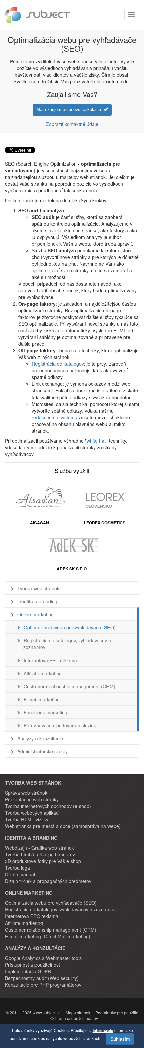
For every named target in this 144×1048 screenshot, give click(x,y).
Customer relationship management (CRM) (69, 686)
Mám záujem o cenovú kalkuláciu (70, 109)
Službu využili (72, 470)
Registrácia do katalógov (58, 363)
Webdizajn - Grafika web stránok (39, 847)
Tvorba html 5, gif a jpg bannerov (40, 854)
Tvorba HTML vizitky (26, 819)
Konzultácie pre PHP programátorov (43, 984)
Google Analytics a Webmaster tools (43, 958)
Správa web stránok (26, 792)
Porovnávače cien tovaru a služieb (60, 725)
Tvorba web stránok (38, 588)
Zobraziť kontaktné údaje (72, 124)
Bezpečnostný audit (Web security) (42, 978)
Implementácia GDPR (28, 971)
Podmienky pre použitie (116, 1012)
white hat (96, 440)
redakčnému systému (55, 417)
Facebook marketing (45, 712)
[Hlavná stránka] (37, 15)
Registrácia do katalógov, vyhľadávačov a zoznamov (67, 643)
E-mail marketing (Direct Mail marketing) (47, 936)
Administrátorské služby (42, 751)
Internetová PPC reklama (50, 660)
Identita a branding (37, 601)
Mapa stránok (78, 1012)
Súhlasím (120, 1039)
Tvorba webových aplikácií (33, 812)
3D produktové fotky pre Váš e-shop (43, 861)
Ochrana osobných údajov (74, 1018)
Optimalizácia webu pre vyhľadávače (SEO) (70, 627)
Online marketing (35, 614)
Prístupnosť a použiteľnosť (32, 964)
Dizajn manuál (20, 874)
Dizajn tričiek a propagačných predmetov (48, 881)
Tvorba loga (17, 867)
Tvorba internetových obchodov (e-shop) (48, 806)
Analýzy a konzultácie (40, 738)
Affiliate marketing (43, 673)
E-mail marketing (42, 699)
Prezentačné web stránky (32, 799)
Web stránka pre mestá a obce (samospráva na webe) (63, 826)
